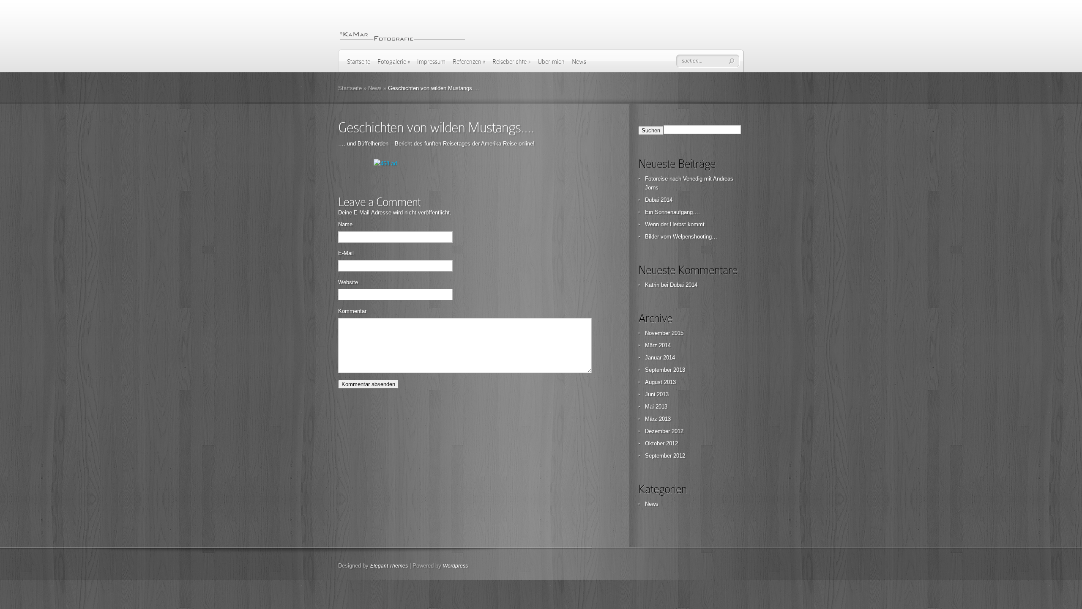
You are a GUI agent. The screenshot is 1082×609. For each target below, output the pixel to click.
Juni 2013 (657, 394)
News (579, 61)
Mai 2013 (656, 406)
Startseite (358, 61)
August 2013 (660, 382)
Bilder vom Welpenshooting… (681, 236)
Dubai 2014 (658, 200)
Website (348, 282)
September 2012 (665, 456)
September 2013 (665, 370)
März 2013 (658, 419)
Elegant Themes (389, 566)
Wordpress (455, 566)
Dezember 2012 (664, 431)
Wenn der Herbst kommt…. (678, 224)
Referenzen (469, 61)
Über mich (551, 61)
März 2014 (658, 345)
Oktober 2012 (661, 443)
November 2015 (664, 333)
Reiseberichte (511, 61)
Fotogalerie (393, 61)
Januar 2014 (660, 357)
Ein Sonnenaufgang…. (672, 212)
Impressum (431, 61)
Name (345, 224)
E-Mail (346, 253)
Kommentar (352, 311)
